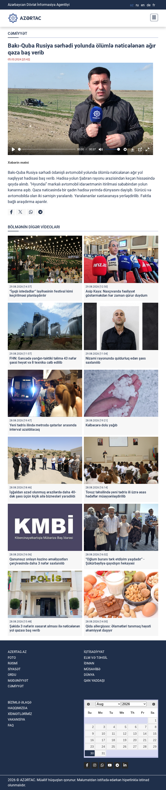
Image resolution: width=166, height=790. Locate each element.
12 (124, 733)
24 (103, 746)
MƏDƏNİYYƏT (18, 681)
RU (137, 5)
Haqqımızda (17, 708)
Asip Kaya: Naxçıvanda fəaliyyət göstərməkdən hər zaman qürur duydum (116, 293)
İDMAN (89, 663)
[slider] (47, 149)
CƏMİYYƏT (17, 33)
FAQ (11, 725)
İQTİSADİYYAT (94, 652)
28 (145, 746)
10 (103, 733)
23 (92, 746)
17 (103, 740)
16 (92, 740)
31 (103, 753)
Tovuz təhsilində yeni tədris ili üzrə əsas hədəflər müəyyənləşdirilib (116, 494)
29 (154, 746)
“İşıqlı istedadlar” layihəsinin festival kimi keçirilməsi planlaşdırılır (41, 293)
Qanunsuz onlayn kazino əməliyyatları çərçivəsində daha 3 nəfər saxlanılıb (39, 561)
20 (135, 740)
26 (124, 746)
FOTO (12, 658)
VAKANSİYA (16, 719)
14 (145, 733)
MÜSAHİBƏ (92, 669)
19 (124, 740)
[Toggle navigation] (152, 17)
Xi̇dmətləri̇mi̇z (20, 714)
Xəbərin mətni (18, 162)
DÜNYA (89, 675)
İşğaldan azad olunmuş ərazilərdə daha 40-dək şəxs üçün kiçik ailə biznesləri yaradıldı (43, 494)
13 (135, 733)
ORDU (12, 675)
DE (148, 5)
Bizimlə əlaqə (19, 702)
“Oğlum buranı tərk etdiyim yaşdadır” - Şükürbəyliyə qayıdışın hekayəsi (115, 561)
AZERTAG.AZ (17, 652)
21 (145, 740)
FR (154, 5)
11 (113, 733)
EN (143, 5)
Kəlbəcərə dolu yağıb (101, 425)
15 (154, 733)
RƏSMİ (13, 663)
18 (113, 740)
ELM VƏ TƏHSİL (95, 658)
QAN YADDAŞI (94, 681)
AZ (132, 5)
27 (135, 746)
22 (154, 740)
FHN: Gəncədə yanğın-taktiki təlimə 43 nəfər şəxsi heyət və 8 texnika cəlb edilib (43, 360)
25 (113, 746)
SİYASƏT (14, 669)
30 (92, 753)
